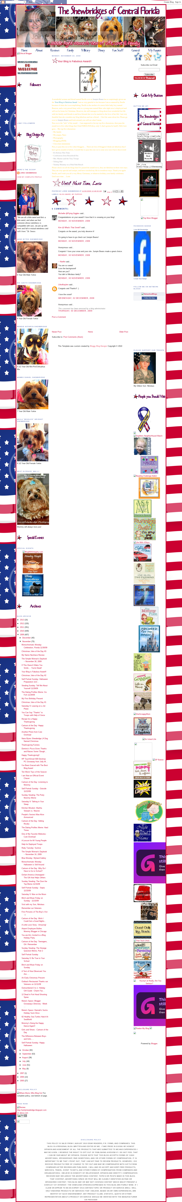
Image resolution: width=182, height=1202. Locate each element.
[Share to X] (119, 191)
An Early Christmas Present (33, 978)
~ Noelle (61, 262)
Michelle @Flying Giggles (68, 213)
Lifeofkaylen (63, 285)
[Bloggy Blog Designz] (33, 162)
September (27, 1054)
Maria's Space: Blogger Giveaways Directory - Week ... (34, 1004)
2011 (22, 627)
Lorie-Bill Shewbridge (141, 229)
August (25, 1057)
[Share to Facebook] (122, 191)
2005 (22, 1081)
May (24, 1069)
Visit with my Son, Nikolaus (33, 904)
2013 (22, 620)
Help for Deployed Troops (32, 844)
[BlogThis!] (116, 191)
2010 (22, 631)
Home (90, 332)
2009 (22, 635)
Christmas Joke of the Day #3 (34, 651)
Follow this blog (149, 298)
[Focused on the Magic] (149, 652)
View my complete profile (29, 177)
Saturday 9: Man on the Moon (34, 894)
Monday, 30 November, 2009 (74, 221)
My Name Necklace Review (33, 655)
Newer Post (56, 332)
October (25, 1050)
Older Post (123, 332)
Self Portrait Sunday (30, 954)
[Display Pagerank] (22, 1116)
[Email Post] (104, 191)
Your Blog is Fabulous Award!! (34, 672)
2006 (22, 1077)
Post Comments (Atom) (73, 337)
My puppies (77, 194)
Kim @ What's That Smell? (69, 227)
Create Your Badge (140, 279)
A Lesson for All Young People (34, 840)
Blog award (65, 194)
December (26, 638)
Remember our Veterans (32, 908)
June (24, 1065)
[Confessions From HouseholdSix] (142, 978)
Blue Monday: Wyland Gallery (34, 858)
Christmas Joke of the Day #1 (34, 702)
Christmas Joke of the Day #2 (34, 675)
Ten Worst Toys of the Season (34, 772)
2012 (22, 623)
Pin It (109, 192)
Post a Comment (59, 317)
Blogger (154, 1043)
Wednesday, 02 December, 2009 (76, 298)
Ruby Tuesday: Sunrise (31, 848)
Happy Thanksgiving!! (31, 755)
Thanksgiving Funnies (31, 745)
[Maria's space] (142, 517)
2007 (22, 1073)
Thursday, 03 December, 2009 (75, 311)
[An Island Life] (149, 739)
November (26, 641)
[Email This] (114, 191)
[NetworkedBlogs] (149, 294)
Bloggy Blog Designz (98, 346)
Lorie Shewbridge (28, 173)
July (24, 1061)
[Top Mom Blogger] (149, 218)
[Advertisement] (68, 324)
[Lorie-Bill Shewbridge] (142, 276)
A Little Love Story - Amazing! (34, 925)
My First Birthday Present (32, 698)
